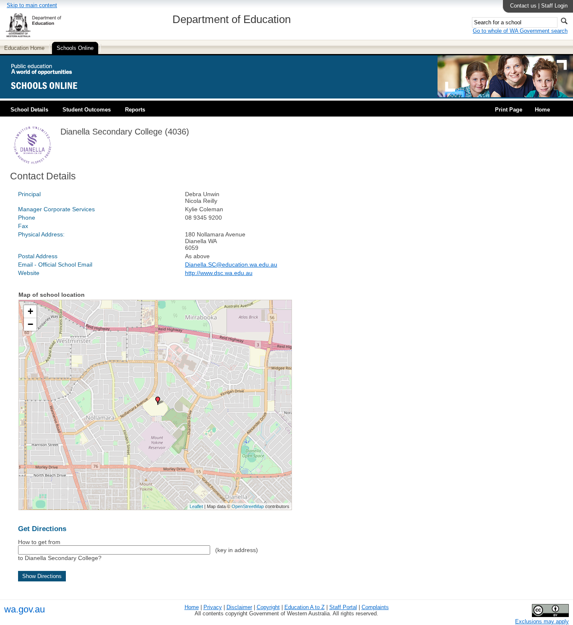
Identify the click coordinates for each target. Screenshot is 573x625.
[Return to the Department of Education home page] (33, 36)
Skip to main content (32, 5)
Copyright (268, 607)
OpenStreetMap (248, 506)
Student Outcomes (87, 109)
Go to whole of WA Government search (520, 31)
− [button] (30, 324)
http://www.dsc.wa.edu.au (219, 273)
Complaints (375, 607)
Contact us (523, 6)
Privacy (212, 607)
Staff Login (554, 6)
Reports (135, 109)
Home (542, 109)
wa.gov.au (24, 609)
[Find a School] (51, 95)
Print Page (508, 109)
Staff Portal (343, 607)
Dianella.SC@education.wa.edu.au (231, 264)
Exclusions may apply (542, 621)
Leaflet (196, 506)
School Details (29, 109)
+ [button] (30, 311)
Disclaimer (239, 607)
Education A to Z (304, 607)
